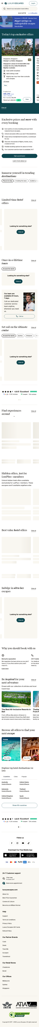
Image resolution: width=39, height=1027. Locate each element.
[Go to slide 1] (18, 400)
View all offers (19, 26)
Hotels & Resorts (6, 784)
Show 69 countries (19, 805)
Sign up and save (19, 156)
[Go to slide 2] (20, 400)
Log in (33, 3)
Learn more (5, 668)
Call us (21, 316)
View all (20, 232)
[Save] (29, 41)
